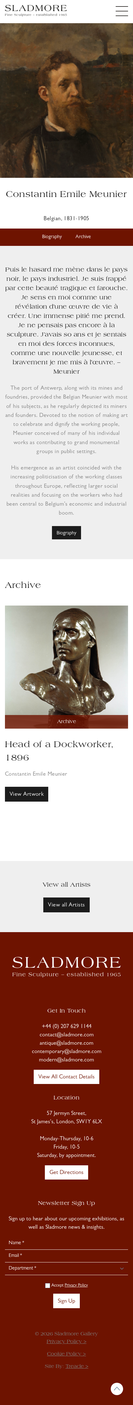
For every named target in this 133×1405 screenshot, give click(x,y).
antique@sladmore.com (66, 1044)
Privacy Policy (76, 1285)
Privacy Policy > (67, 1341)
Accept (69, 1285)
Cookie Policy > (66, 1354)
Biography (52, 237)
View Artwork (27, 795)
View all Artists (66, 905)
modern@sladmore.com (66, 1060)
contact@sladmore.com (67, 1035)
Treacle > (77, 1366)
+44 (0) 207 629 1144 (67, 1027)
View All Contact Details (66, 1077)
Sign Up (66, 1301)
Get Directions (66, 1173)
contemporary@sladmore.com (66, 1052)
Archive (83, 237)
